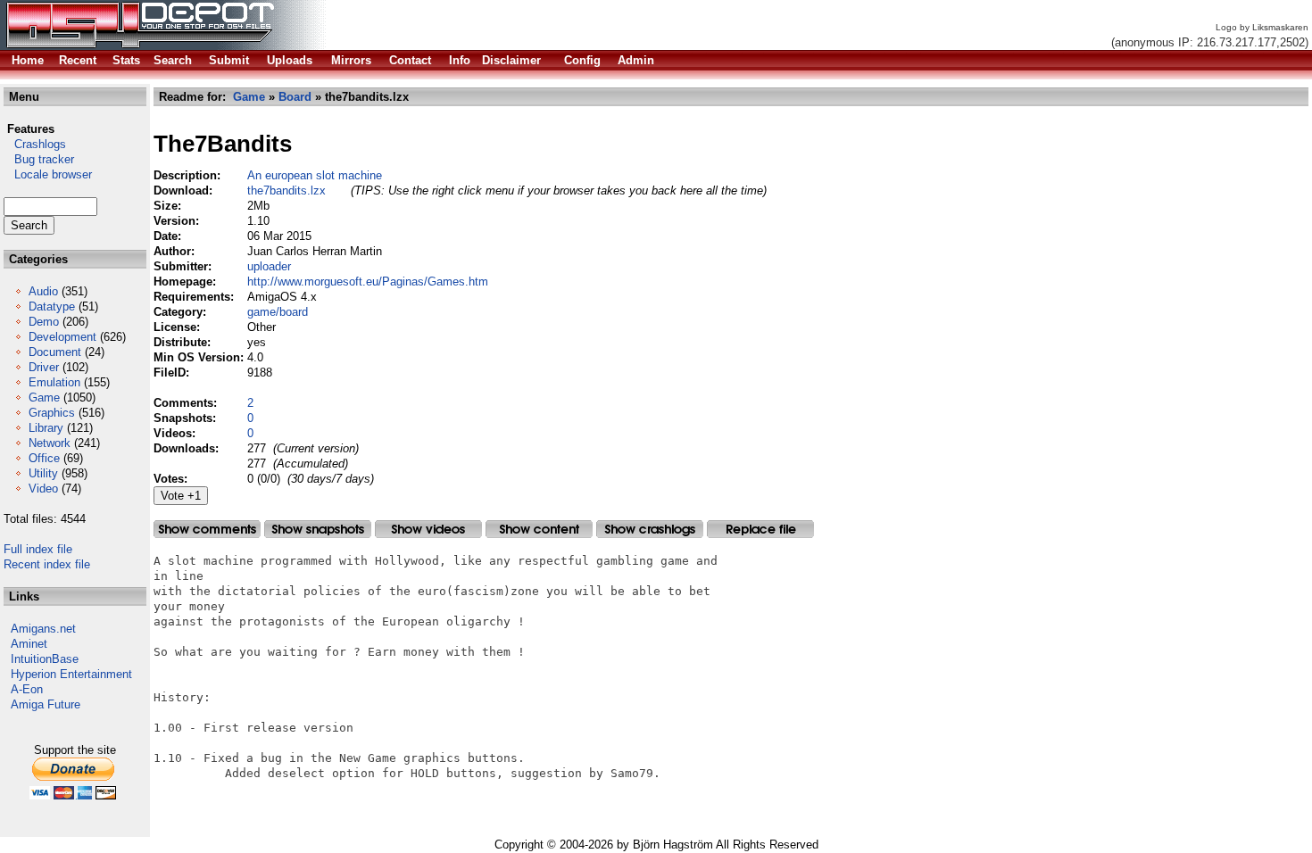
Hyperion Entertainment (71, 674)
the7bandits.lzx (286, 190)
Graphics (52, 412)
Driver (44, 367)
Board (294, 97)
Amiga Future (45, 704)
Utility (43, 473)
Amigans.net (43, 628)
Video (43, 488)
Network (50, 443)
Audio (43, 291)
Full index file (38, 549)
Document (55, 352)
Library (46, 428)
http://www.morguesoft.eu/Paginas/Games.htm (367, 281)
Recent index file (47, 564)
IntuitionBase (45, 659)
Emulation (54, 382)
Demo (44, 321)
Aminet (29, 643)
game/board (277, 312)
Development (62, 337)
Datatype (52, 306)
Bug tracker (39, 159)
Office (44, 458)
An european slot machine (314, 175)
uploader (269, 266)
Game (44, 397)
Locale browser (48, 174)
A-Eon (27, 689)
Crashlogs (35, 144)
